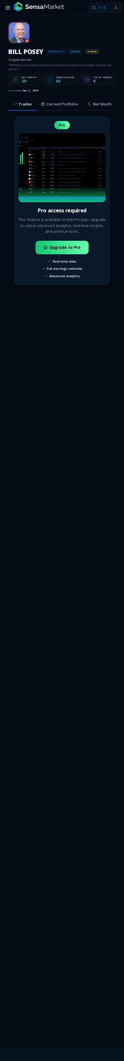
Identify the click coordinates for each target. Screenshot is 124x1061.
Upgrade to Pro (65, 247)
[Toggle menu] (8, 8)
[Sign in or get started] (115, 7)
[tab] (22, 104)
